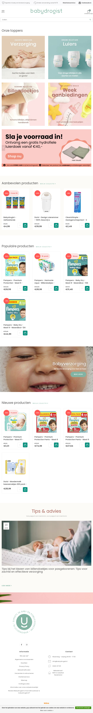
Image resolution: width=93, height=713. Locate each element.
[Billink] (46, 703)
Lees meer (6, 586)
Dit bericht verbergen (83, 708)
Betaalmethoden (24, 670)
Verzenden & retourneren (24, 673)
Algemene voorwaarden (24, 659)
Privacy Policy (24, 666)
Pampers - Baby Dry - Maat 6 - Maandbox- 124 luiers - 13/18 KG (15, 327)
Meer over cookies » (46, 710)
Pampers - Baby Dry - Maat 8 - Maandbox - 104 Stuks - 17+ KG (77, 283)
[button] (3, 148)
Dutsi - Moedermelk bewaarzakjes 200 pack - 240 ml (15, 484)
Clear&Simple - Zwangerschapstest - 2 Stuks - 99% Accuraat (76, 220)
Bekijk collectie (47, 184)
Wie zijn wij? (24, 656)
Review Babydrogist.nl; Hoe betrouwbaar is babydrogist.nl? (24, 692)
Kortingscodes (24, 684)
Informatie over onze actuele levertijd (24, 687)
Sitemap (24, 680)
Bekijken (78, 374)
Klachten (24, 663)
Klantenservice (69, 3)
